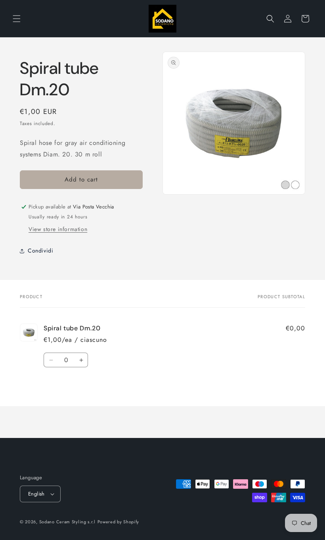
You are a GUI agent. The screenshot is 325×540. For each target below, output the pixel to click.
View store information (58, 229)
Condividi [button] (40, 251)
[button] (16, 18)
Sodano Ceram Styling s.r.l (67, 522)
